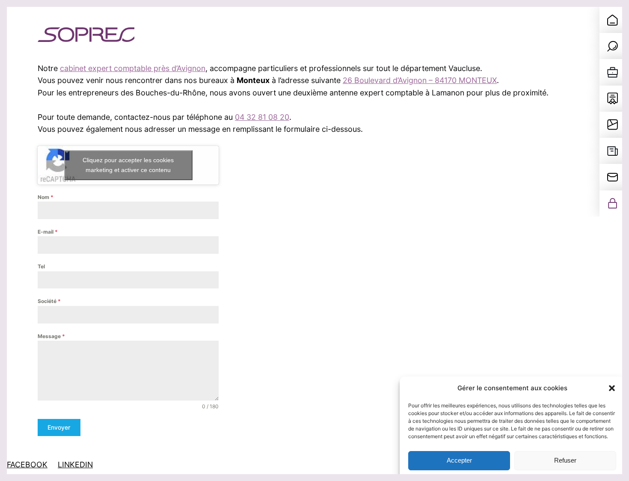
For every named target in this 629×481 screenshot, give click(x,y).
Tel (41, 266)
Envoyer (58, 427)
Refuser (565, 460)
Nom (45, 197)
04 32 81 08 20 (262, 117)
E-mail (48, 232)
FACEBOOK (27, 464)
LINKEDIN (75, 464)
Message (51, 336)
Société (49, 301)
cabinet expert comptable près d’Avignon (132, 68)
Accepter (459, 460)
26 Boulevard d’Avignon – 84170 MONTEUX (420, 80)
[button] (612, 388)
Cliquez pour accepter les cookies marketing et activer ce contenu (128, 165)
